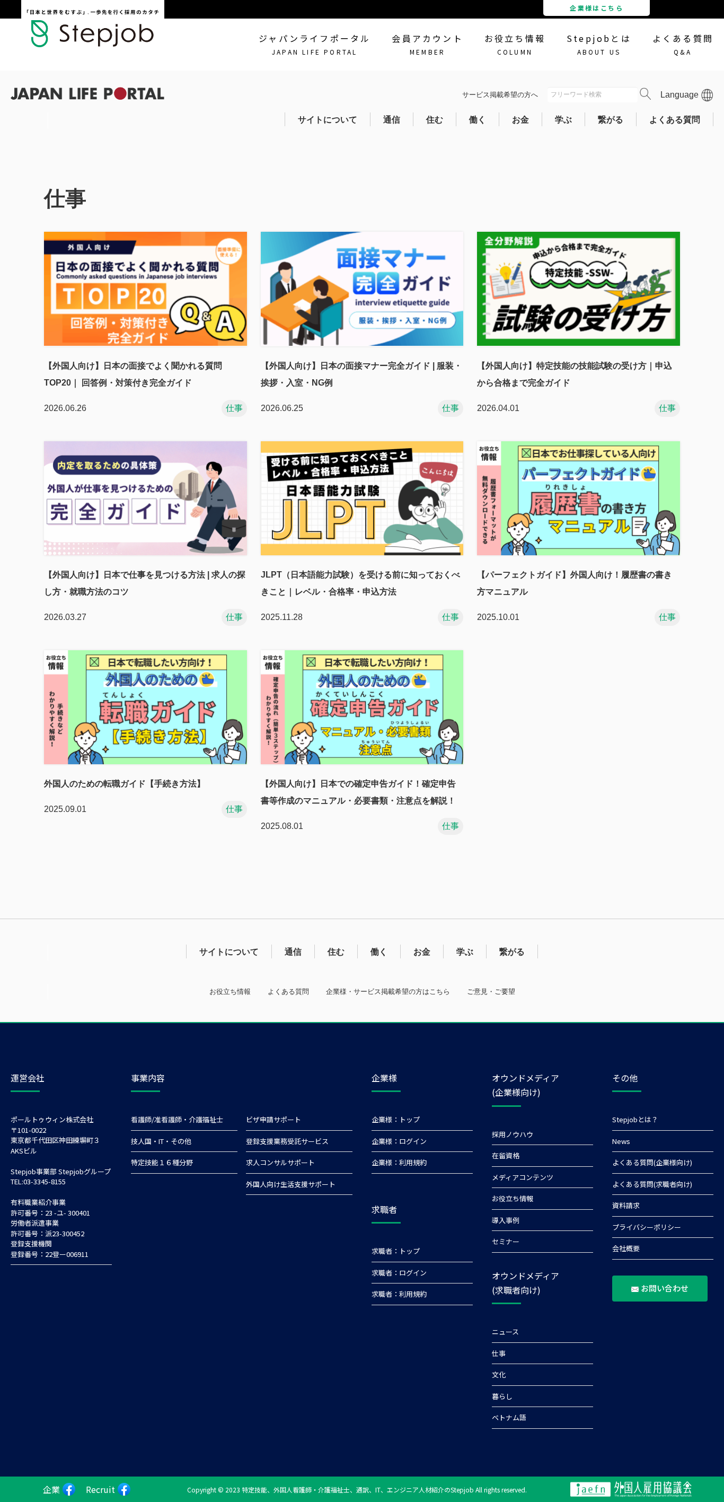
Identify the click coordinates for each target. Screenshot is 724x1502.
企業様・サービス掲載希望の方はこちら (388, 991)
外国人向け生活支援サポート (290, 1184)
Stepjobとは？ (635, 1119)
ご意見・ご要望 (491, 991)
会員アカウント (427, 44)
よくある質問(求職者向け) (652, 1184)
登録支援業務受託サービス (287, 1141)
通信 (391, 119)
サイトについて (327, 119)
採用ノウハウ (512, 1134)
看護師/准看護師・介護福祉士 (177, 1119)
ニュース (505, 1331)
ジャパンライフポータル (314, 44)
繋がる (610, 119)
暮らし (502, 1396)
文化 (499, 1374)
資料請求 (626, 1205)
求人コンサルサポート (280, 1162)
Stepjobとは (599, 44)
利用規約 (413, 1162)
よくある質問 (682, 44)
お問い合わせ (664, 1288)
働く (477, 119)
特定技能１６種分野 (162, 1162)
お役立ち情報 (514, 44)
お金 (520, 119)
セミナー (505, 1241)
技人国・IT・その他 (161, 1141)
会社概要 (626, 1248)
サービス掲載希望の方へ (500, 95)
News (621, 1141)
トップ (409, 1119)
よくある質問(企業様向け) (652, 1162)
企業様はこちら (596, 7)
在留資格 (505, 1155)
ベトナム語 (509, 1417)
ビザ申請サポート (273, 1119)
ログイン (413, 1141)
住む (434, 119)
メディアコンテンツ (522, 1177)
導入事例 (505, 1220)
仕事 (499, 1353)
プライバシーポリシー (646, 1227)
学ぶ (563, 119)
